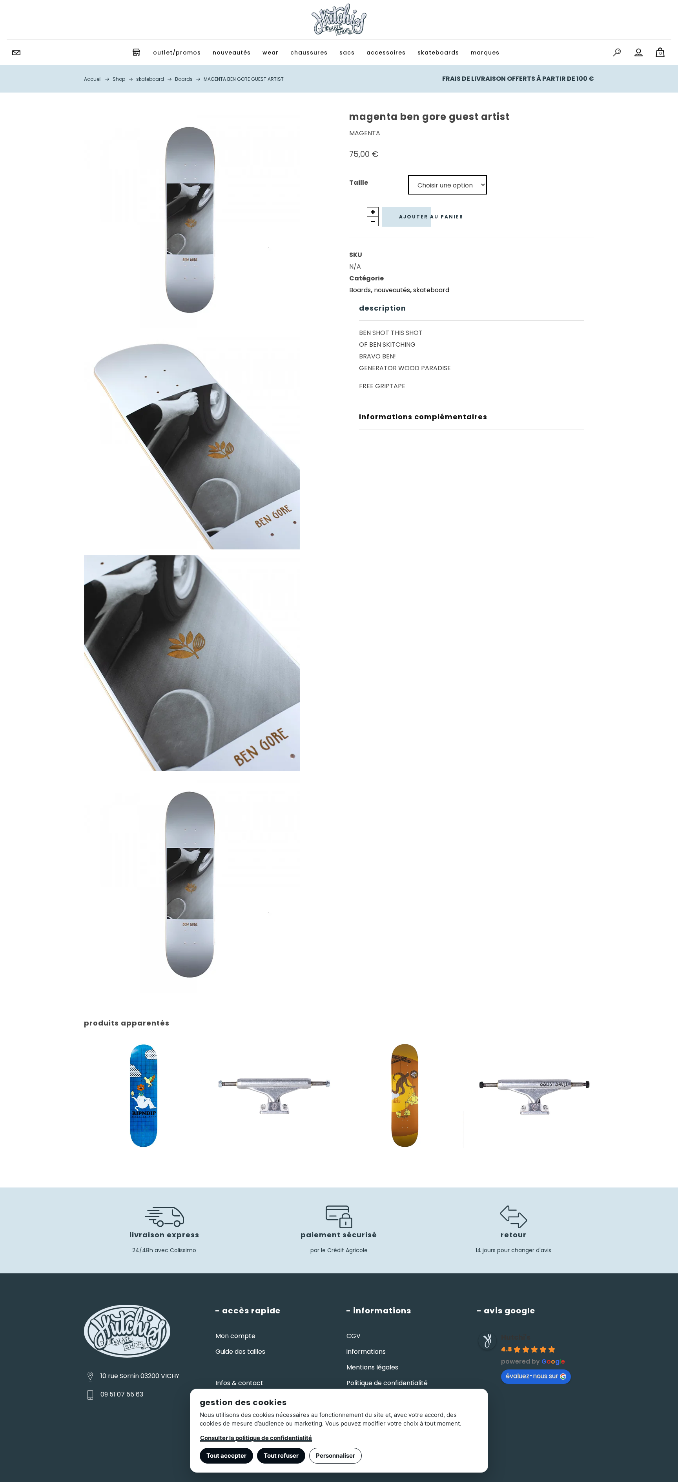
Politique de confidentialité (387, 1382)
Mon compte (235, 1335)
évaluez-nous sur (532, 1375)
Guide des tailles (240, 1351)
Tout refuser (281, 1455)
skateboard (431, 290)
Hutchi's (515, 1337)
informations (366, 1351)
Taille (358, 182)
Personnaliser (335, 1455)
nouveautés (392, 290)
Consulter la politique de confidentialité (256, 1438)
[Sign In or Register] (639, 52)
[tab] (471, 308)
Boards (360, 290)
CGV (353, 1335)
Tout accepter (226, 1455)
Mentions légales (372, 1367)
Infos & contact (239, 1382)
